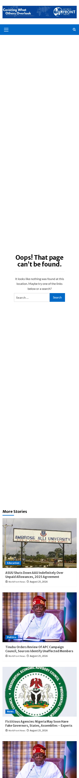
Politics (11, 637)
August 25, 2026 (39, 581)
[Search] (74, 29)
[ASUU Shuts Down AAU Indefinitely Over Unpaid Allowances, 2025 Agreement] (39, 543)
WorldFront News (16, 582)
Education (13, 563)
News (10, 711)
